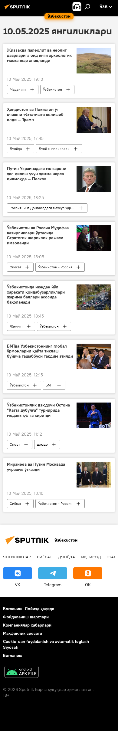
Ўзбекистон (52, 89)
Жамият (16, 326)
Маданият (18, 89)
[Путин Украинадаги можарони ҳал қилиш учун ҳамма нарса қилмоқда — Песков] (94, 179)
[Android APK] (21, 672)
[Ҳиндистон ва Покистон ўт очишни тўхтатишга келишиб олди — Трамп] (94, 120)
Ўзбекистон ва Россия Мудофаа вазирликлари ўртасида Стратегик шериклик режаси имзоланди (38, 235)
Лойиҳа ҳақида (39, 608)
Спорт (15, 444)
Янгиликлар (17, 556)
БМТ (49, 385)
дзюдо (42, 444)
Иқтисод (91, 556)
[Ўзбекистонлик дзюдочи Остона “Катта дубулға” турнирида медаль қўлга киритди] (94, 415)
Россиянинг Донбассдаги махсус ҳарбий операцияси (48, 208)
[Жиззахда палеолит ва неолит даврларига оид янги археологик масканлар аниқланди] (94, 60)
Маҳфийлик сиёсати (22, 633)
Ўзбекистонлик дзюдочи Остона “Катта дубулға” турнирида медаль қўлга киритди (38, 410)
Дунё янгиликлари (54, 148)
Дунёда (16, 148)
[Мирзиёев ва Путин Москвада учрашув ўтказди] (94, 475)
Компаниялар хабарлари (27, 625)
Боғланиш (12, 608)
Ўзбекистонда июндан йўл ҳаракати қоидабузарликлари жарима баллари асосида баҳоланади (36, 294)
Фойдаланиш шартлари (26, 617)
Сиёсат (15, 267)
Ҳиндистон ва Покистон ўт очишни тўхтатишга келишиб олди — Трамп (35, 114)
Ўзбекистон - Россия (55, 267)
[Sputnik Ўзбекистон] (18, 9)
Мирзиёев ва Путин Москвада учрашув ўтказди (36, 467)
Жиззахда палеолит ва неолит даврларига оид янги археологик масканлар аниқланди (39, 55)
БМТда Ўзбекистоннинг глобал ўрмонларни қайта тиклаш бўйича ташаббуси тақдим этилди (40, 351)
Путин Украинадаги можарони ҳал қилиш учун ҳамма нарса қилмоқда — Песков (36, 174)
